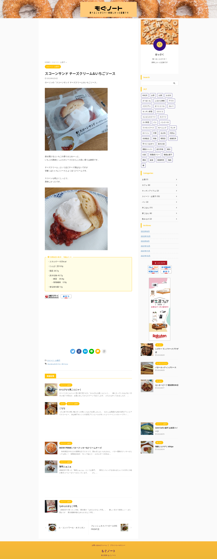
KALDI (145, 95)
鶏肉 (169, 160)
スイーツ (163, 117)
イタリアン (147, 106)
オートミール (160, 106)
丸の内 (163, 133)
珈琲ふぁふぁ (65, 466)
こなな (62, 408)
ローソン (65, 364)
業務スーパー (147, 149)
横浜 (168, 149)
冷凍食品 (146, 138)
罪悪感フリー (155, 155)
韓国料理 (160, 160)
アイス (171, 101)
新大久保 (161, 144)
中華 (154, 133)
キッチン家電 (147, 111)
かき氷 (168, 95)
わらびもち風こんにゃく (70, 389)
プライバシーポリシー (117, 545)
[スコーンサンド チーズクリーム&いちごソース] (85, 351)
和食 (154, 138)
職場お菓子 (168, 155)
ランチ (172, 128)
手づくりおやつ (148, 144)
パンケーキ (165, 122)
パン (154, 122)
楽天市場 (159, 149)
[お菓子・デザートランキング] (52, 296)
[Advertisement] (88, 40)
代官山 (172, 133)
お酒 (160, 95)
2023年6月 (145, 231)
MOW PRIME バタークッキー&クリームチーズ (80, 448)
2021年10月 (145, 256)
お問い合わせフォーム (99, 545)
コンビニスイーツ (54, 364)
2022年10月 (145, 236)
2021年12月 (145, 246)
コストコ (159, 111)
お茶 (152, 95)
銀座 (151, 160)
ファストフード (148, 128)
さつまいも (147, 101)
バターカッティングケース (165, 367)
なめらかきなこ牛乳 (68, 506)
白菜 (144, 155)
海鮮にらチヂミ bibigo (164, 446)
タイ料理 (146, 122)
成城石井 (173, 138)
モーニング (162, 128)
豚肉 (144, 160)
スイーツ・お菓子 (53, 360)
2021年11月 (145, 251)
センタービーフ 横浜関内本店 (166, 385)
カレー (171, 106)
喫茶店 (163, 138)
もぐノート (108, 550)
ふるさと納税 (160, 101)
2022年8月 (145, 241)
